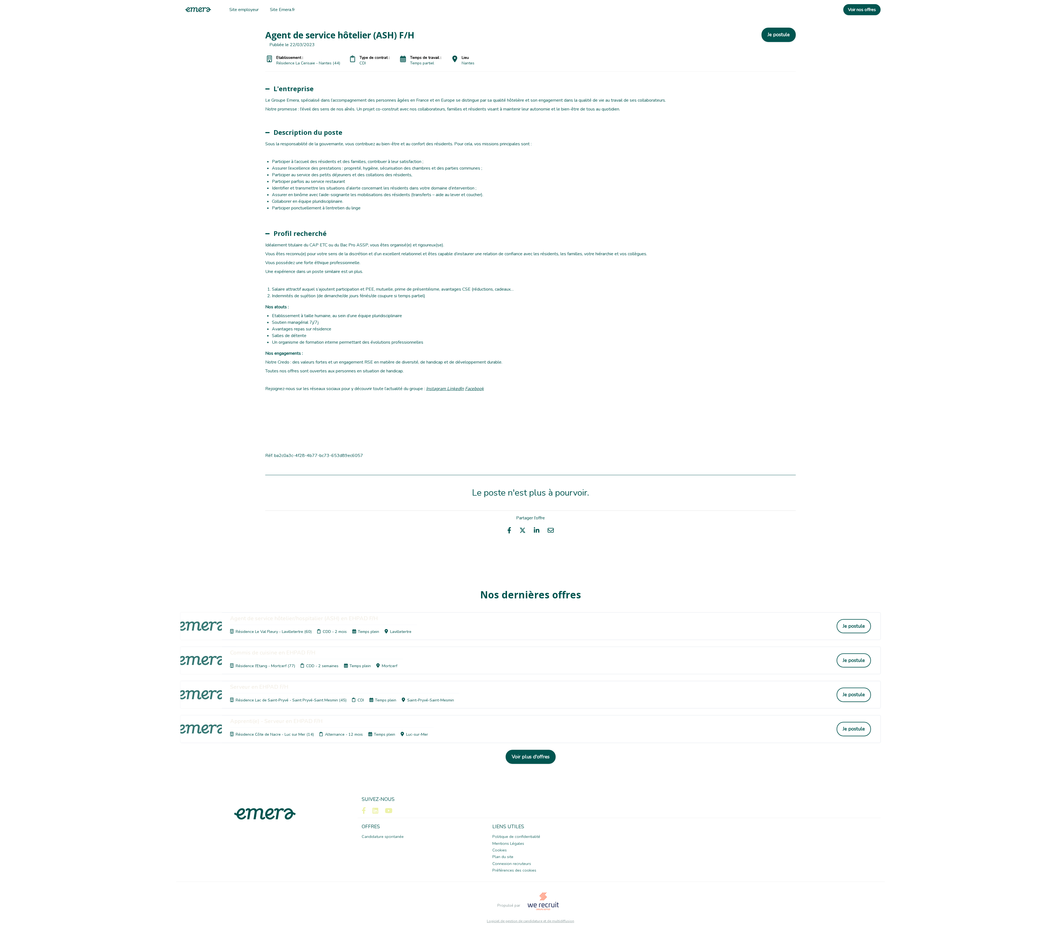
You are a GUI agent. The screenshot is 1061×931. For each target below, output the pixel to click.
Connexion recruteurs (511, 863)
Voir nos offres (862, 10)
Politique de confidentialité (516, 836)
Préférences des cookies (514, 870)
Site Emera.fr (282, 10)
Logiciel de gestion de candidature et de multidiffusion (530, 921)
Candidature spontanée (383, 836)
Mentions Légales (508, 843)
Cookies (499, 850)
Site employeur (244, 10)
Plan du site (502, 856)
